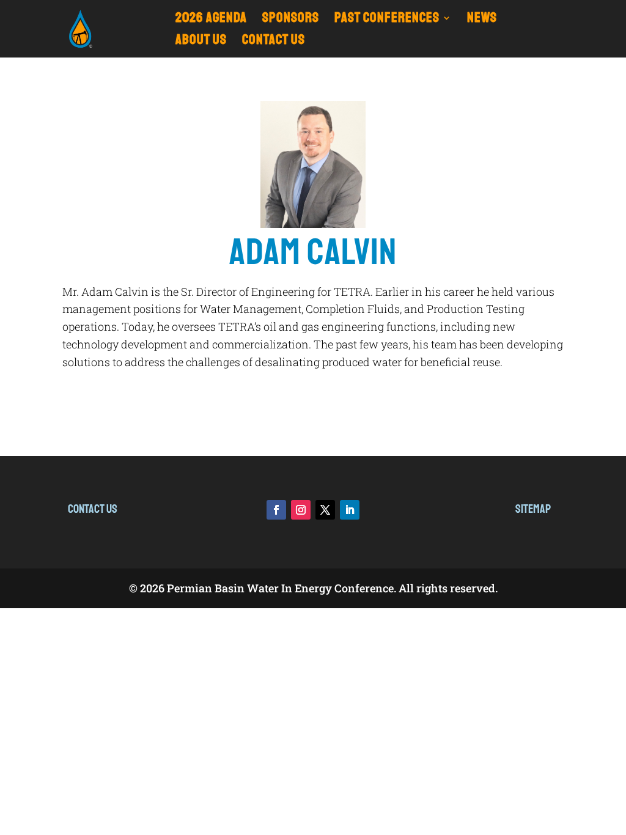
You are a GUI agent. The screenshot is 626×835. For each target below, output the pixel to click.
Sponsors (290, 19)
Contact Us (92, 509)
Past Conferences (387, 19)
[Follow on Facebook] (276, 510)
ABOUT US (201, 41)
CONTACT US (273, 41)
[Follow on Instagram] (301, 510)
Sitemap (533, 509)
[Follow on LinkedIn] (349, 510)
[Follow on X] (325, 510)
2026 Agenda (211, 19)
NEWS (482, 19)
